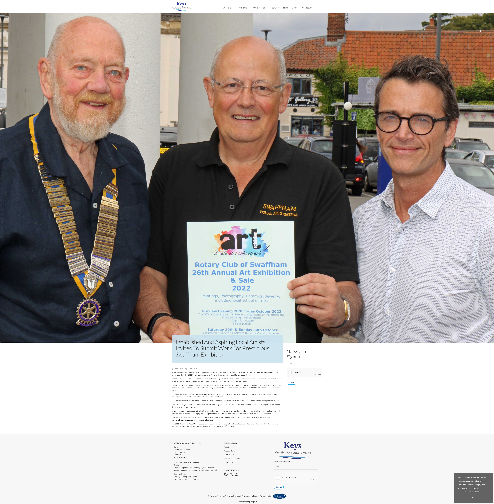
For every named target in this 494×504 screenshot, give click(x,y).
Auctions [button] (227, 8)
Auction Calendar (231, 451)
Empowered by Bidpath (247, 502)
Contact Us (228, 462)
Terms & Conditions (250, 496)
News (285, 8)
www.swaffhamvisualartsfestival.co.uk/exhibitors (192, 420)
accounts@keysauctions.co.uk (204, 470)
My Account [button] (307, 8)
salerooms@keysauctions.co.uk (203, 468)
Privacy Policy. (266, 496)
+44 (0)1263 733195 (191, 462)
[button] (319, 8)
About (226, 447)
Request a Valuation (232, 459)
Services (275, 8)
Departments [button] (242, 8)
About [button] (294, 8)
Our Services (229, 455)
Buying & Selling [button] (260, 8)
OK (473, 498)
